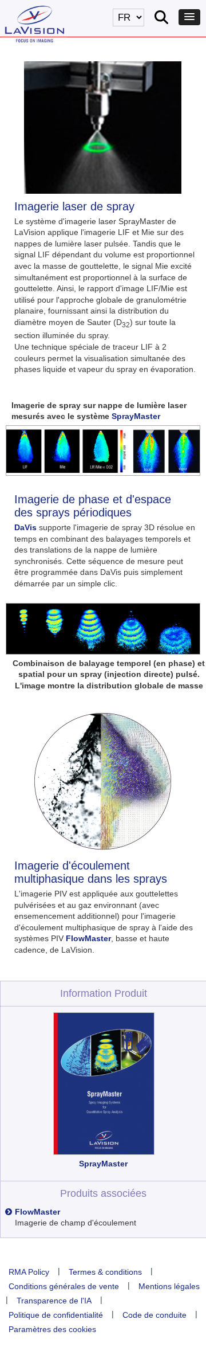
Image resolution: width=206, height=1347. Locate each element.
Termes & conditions (105, 1271)
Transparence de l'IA (54, 1300)
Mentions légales (169, 1286)
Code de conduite (154, 1314)
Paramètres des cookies (52, 1329)
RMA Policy (29, 1271)
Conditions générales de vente (64, 1286)
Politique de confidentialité (56, 1314)
